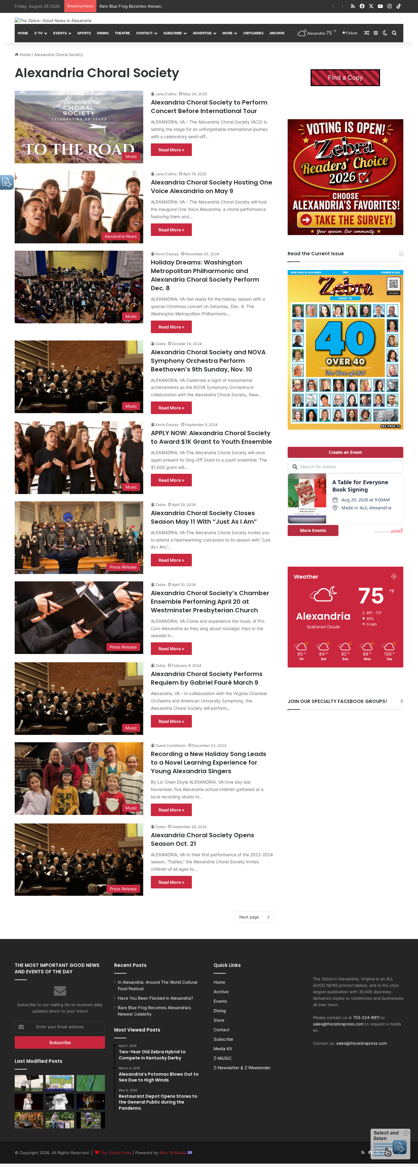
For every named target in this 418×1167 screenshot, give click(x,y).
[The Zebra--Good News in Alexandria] (53, 20)
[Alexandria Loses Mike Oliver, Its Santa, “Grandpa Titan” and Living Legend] (60, 1102)
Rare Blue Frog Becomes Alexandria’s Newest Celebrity (151, 6)
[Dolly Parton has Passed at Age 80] (29, 1102)
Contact (144, 33)
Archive (277, 33)
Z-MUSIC (223, 1058)
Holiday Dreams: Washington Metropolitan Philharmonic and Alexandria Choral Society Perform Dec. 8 (205, 275)
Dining (103, 33)
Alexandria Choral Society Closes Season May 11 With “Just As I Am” (204, 517)
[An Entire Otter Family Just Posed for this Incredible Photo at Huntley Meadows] (91, 1120)
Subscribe (172, 33)
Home (23, 33)
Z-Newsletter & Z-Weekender (242, 1067)
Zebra (160, 343)
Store (219, 1020)
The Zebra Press (116, 1152)
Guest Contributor (170, 745)
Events (60, 33)
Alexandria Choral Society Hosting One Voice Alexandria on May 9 (211, 186)
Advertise (202, 33)
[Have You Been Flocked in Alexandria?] (29, 1083)
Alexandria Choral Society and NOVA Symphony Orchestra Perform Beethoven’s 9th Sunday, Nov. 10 (208, 361)
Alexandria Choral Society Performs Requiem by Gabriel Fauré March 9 (207, 678)
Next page (249, 916)
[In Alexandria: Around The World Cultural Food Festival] (60, 1083)
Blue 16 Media (173, 1152)
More (227, 33)
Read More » (171, 149)
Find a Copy (345, 77)
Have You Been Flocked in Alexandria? (155, 998)
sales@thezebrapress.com (338, 1023)
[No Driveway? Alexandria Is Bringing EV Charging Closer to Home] (29, 1120)
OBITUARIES (253, 33)
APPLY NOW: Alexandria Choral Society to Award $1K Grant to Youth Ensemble (211, 437)
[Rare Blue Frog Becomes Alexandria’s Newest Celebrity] (91, 1083)
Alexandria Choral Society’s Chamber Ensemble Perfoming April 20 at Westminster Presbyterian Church (210, 601)
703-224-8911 (366, 1017)
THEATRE (122, 33)
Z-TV (38, 33)
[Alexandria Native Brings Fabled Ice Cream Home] (60, 1120)
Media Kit (223, 1048)
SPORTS (84, 33)
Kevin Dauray (167, 254)
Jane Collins (166, 94)
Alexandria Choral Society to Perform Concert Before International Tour (209, 106)
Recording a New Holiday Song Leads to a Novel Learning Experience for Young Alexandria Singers (208, 762)
